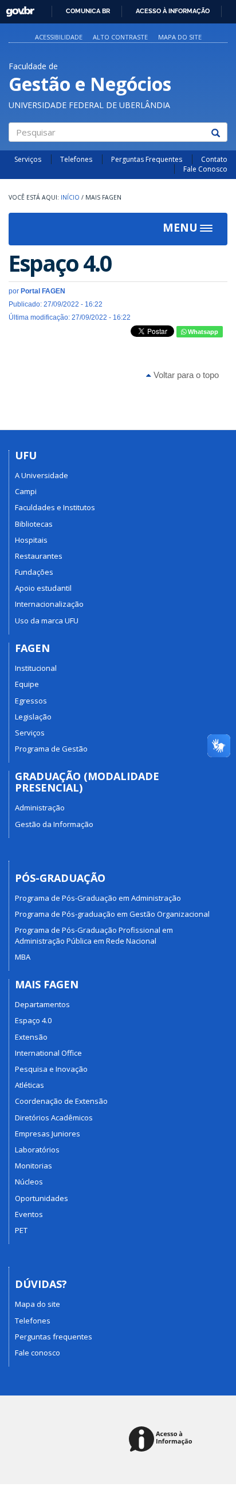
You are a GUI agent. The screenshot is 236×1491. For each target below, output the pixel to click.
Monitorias (33, 1165)
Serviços (27, 159)
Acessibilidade (58, 37)
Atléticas (29, 1085)
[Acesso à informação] (162, 1440)
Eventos (29, 1214)
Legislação (33, 716)
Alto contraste (120, 37)
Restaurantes (38, 556)
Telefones (76, 159)
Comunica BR (88, 11)
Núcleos (29, 1181)
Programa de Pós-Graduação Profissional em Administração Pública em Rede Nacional (94, 935)
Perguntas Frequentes (146, 159)
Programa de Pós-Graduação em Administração (98, 898)
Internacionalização (49, 604)
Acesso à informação (173, 11)
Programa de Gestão (51, 748)
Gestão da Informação (54, 824)
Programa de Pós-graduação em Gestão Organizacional (112, 914)
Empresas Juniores (47, 1133)
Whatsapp (202, 331)
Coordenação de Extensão (61, 1101)
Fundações (34, 572)
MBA (22, 957)
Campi (26, 491)
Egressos (31, 700)
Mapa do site (180, 37)
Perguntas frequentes (53, 1336)
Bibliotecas (34, 524)
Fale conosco (37, 1352)
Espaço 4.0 (33, 1020)
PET (21, 1230)
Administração (40, 807)
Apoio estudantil (43, 588)
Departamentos (42, 1004)
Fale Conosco (205, 169)
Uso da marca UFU (46, 620)
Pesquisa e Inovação (51, 1069)
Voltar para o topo (185, 375)
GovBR (16, 8)
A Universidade (41, 475)
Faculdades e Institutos (55, 507)
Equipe (27, 684)
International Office (48, 1053)
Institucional (36, 668)
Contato (214, 159)
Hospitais (31, 540)
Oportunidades (41, 1198)
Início (70, 197)
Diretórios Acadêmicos (54, 1117)
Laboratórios (37, 1149)
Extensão (31, 1037)
